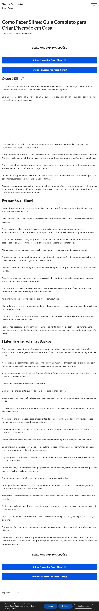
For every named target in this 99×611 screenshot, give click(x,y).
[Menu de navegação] (94, 5)
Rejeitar (65, 606)
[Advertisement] (49, 124)
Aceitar (50, 606)
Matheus (9, 33)
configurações (10, 608)
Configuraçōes (83, 606)
